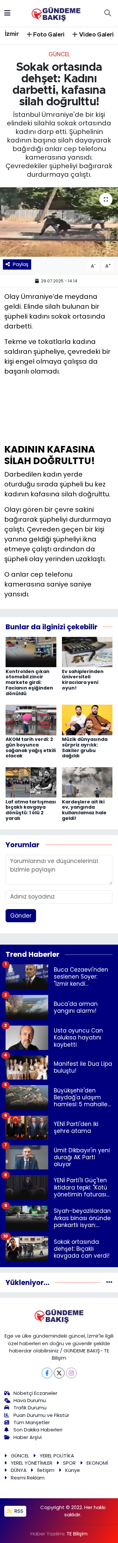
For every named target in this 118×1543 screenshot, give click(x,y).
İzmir (12, 34)
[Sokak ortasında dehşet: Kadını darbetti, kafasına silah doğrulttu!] (59, 222)
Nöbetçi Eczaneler (35, 1393)
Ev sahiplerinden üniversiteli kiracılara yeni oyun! (83, 679)
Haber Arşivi (27, 1437)
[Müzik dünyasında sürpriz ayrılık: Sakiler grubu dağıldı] (87, 719)
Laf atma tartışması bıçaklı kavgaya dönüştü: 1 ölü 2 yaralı (31, 810)
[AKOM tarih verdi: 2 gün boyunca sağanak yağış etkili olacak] (31, 719)
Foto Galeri (48, 35)
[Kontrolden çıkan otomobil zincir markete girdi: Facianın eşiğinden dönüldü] (31, 652)
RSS (18, 1510)
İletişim (45, 1470)
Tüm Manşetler (31, 1422)
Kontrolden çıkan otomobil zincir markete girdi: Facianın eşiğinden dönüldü (29, 682)
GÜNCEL (59, 54)
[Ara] (107, 13)
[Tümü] (109, 1282)
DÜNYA (19, 1470)
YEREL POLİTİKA (57, 1455)
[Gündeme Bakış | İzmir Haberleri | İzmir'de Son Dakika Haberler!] (56, 12)
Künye (72, 1470)
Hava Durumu (29, 1400)
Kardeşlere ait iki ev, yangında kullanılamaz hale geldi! (84, 810)
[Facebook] (47, 1373)
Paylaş (21, 264)
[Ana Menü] (7, 13)
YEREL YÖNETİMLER (31, 1462)
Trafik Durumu (30, 1407)
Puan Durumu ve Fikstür (41, 1415)
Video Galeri (96, 35)
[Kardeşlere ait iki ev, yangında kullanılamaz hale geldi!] (87, 782)
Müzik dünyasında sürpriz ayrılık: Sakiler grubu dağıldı (85, 747)
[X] (59, 1373)
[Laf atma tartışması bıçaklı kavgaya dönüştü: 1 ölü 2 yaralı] (31, 782)
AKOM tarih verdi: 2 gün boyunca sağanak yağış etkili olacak (31, 747)
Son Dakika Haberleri (37, 1429)
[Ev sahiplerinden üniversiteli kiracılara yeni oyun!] (87, 652)
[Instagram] (71, 1373)
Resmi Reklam (28, 1477)
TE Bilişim (77, 1533)
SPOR (69, 1462)
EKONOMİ (97, 1462)
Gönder (20, 916)
